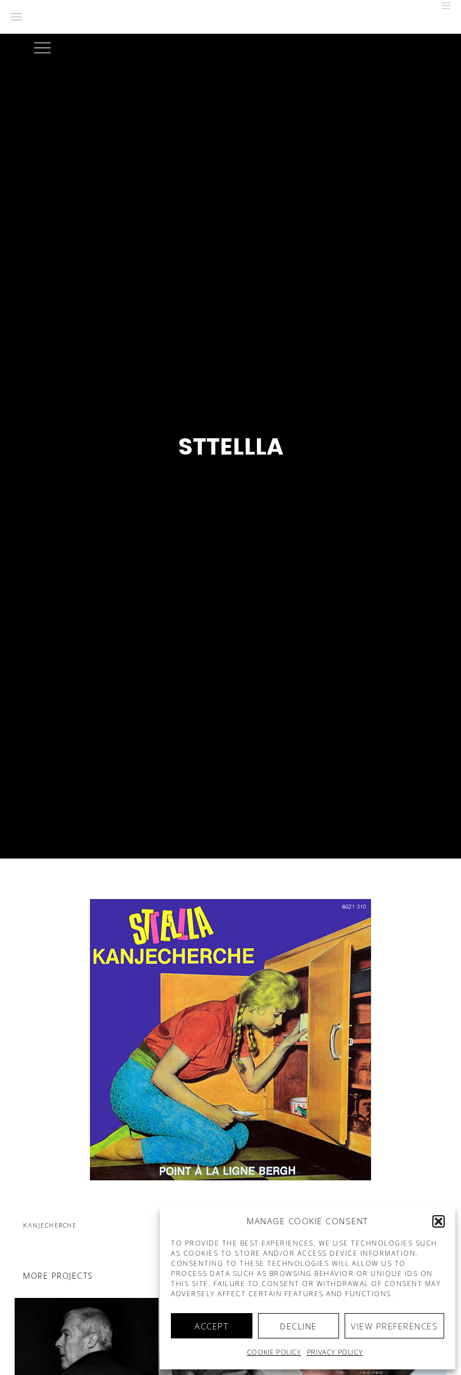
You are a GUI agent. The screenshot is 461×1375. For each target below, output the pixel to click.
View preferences (394, 1326)
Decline (298, 1326)
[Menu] (442, 5)
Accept (211, 1326)
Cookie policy (274, 1352)
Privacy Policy (335, 1352)
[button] (438, 1221)
